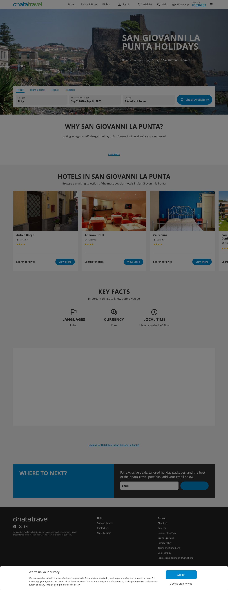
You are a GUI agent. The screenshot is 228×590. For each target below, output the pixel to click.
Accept (181, 574)
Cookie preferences (181, 583)
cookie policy (73, 584)
